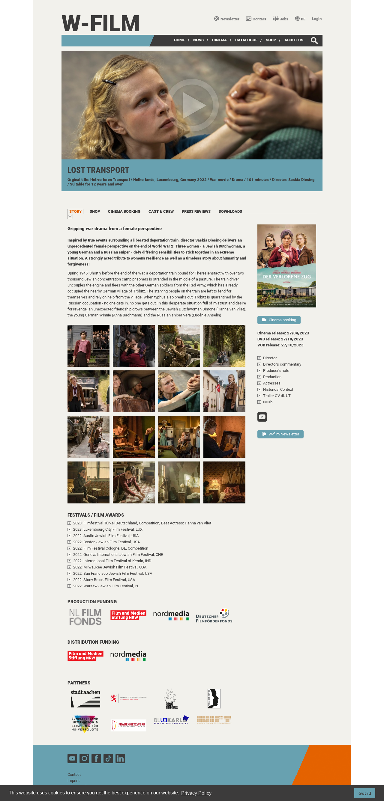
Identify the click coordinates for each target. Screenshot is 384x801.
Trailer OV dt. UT (277, 395)
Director (270, 358)
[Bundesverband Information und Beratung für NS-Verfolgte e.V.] (89, 728)
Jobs (284, 19)
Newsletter (229, 19)
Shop (271, 40)
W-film (101, 23)
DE (303, 19)
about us (293, 40)
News (198, 40)
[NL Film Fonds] (89, 620)
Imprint (74, 780)
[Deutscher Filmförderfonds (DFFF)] (217, 618)
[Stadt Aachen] (89, 702)
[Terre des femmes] (217, 702)
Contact (259, 19)
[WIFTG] (217, 723)
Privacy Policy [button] (196, 793)
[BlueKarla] (174, 722)
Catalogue (246, 40)
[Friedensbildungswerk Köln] (174, 702)
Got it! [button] (364, 793)
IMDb (267, 402)
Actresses (271, 383)
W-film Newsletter (283, 434)
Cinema (219, 40)
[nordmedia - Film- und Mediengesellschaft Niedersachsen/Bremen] (174, 620)
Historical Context (278, 389)
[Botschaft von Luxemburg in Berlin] (131, 702)
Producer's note (276, 370)
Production (272, 377)
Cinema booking (282, 320)
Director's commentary (282, 364)
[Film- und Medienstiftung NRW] (131, 618)
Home (179, 40)
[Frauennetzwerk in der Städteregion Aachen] (131, 728)
